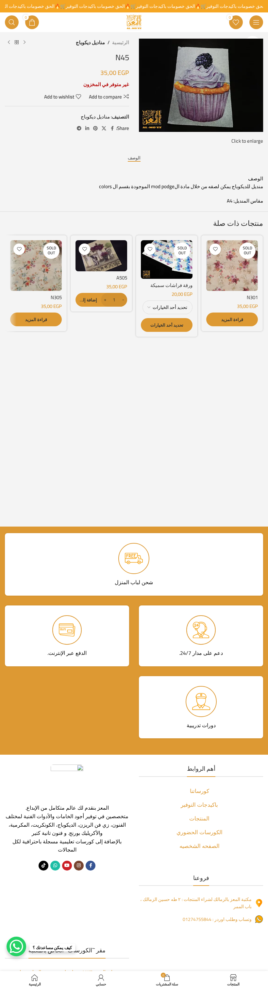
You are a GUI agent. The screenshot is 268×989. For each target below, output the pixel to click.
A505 (121, 277)
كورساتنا (199, 791)
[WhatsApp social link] (55, 866)
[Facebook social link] (112, 128)
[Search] (12, 22)
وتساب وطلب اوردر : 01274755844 (217, 919)
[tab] (134, 158)
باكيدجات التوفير (199, 805)
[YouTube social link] (67, 866)
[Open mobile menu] (256, 22)
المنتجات (199, 818)
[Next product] (9, 42)
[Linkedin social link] (87, 128)
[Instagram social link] (79, 866)
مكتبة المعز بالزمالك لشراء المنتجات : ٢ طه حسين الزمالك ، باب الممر (196, 903)
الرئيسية (120, 42)
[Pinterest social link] (95, 128)
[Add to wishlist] (215, 249)
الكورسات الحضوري (199, 832)
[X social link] (104, 128)
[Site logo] (134, 22)
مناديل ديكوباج (90, 42)
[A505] (101, 255)
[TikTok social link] (43, 866)
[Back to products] (17, 42)
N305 (56, 297)
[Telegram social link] (79, 128)
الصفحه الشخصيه (199, 846)
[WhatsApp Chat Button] (16, 946)
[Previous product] (24, 42)
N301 (252, 297)
